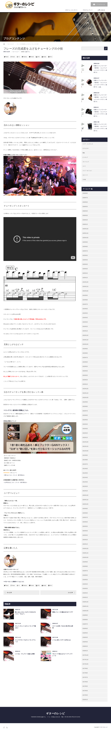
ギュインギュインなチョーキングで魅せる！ (25, 626)
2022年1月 (85, 437)
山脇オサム (27, 51)
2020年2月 (85, 539)
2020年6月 (85, 522)
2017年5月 (85, 686)
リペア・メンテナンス (88, 144)
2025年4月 (85, 264)
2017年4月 (85, 690)
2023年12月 (85, 335)
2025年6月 (85, 255)
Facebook (4, 727)
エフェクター (86, 148)
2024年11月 (85, 286)
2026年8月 (85, 193)
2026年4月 (85, 211)
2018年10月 (85, 610)
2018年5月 (85, 633)
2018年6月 (85, 628)
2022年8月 (85, 406)
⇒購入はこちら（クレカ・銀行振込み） (14, 475)
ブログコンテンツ (87, 10)
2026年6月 (85, 202)
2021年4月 (85, 477)
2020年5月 (85, 526)
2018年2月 (85, 646)
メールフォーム (100, 4)
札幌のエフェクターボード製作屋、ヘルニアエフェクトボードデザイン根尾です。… (100, 69)
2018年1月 (85, 650)
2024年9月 (85, 295)
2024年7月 (85, 304)
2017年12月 (85, 655)
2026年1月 (85, 224)
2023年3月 (85, 375)
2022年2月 (85, 433)
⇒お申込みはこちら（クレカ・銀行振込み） (15, 482)
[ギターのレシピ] (20, 5)
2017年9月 (85, 668)
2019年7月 (85, 570)
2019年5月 (85, 579)
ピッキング (85, 157)
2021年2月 (85, 486)
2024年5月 (85, 313)
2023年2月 (85, 379)
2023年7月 (85, 357)
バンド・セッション (87, 170)
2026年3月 (85, 215)
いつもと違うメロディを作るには (61, 640)
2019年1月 (85, 597)
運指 (84, 152)
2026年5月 (85, 206)
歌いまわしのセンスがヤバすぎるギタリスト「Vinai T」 (25, 613)
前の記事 (9, 592)
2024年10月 (85, 291)
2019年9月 (85, 561)
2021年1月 (85, 490)
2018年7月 (85, 624)
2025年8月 (85, 246)
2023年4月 (85, 371)
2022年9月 (85, 402)
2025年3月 (85, 268)
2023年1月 (85, 384)
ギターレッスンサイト (71, 10)
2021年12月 (85, 442)
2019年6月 (85, 575)
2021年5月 (85, 473)
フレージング (10, 44)
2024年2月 (85, 326)
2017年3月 (85, 695)
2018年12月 (85, 601)
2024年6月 (85, 308)
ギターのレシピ (55, 713)
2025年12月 (85, 228)
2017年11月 (85, 659)
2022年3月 (85, 428)
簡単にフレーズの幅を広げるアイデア (62, 612)
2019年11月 (85, 553)
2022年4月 (85, 424)
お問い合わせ (101, 10)
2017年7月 (85, 677)
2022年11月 (85, 393)
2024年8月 (85, 299)
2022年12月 (85, 388)
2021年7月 (85, 464)
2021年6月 (85, 468)
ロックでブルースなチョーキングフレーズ (25, 640)
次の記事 (70, 592)
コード (84, 166)
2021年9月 (85, 455)
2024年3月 (85, 322)
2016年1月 (85, 699)
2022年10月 (85, 397)
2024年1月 (85, 331)
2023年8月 (85, 353)
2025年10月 (85, 237)
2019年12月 (85, 548)
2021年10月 (85, 450)
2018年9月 (85, 615)
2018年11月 (85, 606)
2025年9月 (85, 242)
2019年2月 (85, 593)
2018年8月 (85, 619)
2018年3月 (85, 641)
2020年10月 (85, 504)
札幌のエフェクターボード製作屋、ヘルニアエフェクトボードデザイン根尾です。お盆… (100, 84)
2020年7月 (85, 517)
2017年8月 (85, 673)
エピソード (85, 175)
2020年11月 (85, 499)
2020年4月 (85, 530)
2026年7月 (85, 197)
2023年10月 (85, 344)
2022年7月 (85, 410)
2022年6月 (85, 415)
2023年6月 (85, 362)
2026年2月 (85, 220)
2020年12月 (85, 495)
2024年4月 (85, 317)
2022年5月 (85, 419)
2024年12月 (85, 282)
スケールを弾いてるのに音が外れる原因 (62, 626)
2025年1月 (85, 277)
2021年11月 (85, 446)
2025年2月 (85, 273)
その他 (84, 179)
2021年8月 (85, 459)
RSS (7, 727)
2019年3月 (85, 588)
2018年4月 (85, 637)
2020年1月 (85, 544)
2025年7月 (85, 251)
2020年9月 (85, 508)
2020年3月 (85, 535)
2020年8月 (85, 513)
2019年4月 (85, 584)
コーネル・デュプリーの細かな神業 (25, 654)
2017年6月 (85, 681)
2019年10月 (85, 557)
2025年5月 (85, 259)
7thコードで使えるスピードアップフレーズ (62, 654)
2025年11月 (85, 233)
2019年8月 (85, 566)
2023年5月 (85, 366)
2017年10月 (85, 664)
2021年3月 (85, 482)
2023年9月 (85, 348)
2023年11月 (85, 339)
